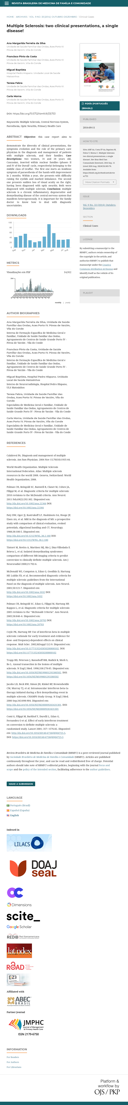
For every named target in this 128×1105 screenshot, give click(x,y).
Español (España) (20, 810)
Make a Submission (21, 784)
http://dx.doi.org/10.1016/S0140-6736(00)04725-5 (38, 733)
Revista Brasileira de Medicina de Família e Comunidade (51, 3)
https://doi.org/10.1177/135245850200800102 (31, 652)
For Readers (13, 1057)
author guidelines (100, 769)
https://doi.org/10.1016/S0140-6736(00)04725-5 (38, 737)
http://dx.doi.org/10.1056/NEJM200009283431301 (34, 704)
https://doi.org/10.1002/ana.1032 (24, 596)
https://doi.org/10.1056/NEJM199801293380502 (33, 676)
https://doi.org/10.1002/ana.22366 (25, 507)
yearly (67, 303)
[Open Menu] (6, 3)
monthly (58, 303)
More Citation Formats (97, 182)
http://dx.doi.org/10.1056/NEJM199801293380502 (34, 672)
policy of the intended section (39, 769)
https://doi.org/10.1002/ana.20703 (25, 624)
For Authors (13, 1062)
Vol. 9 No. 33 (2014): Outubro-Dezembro (53, 16)
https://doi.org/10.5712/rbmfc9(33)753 (34, 113)
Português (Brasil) (20, 805)
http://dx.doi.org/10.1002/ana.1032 (26, 592)
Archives (21, 16)
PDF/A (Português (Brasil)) (95, 106)
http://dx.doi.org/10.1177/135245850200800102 (33, 648)
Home (10, 16)
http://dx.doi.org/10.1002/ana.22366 (26, 503)
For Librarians (14, 1067)
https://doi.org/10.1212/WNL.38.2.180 (27, 539)
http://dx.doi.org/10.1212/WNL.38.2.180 (29, 535)
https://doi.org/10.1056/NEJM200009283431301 (33, 708)
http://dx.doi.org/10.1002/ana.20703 (26, 620)
